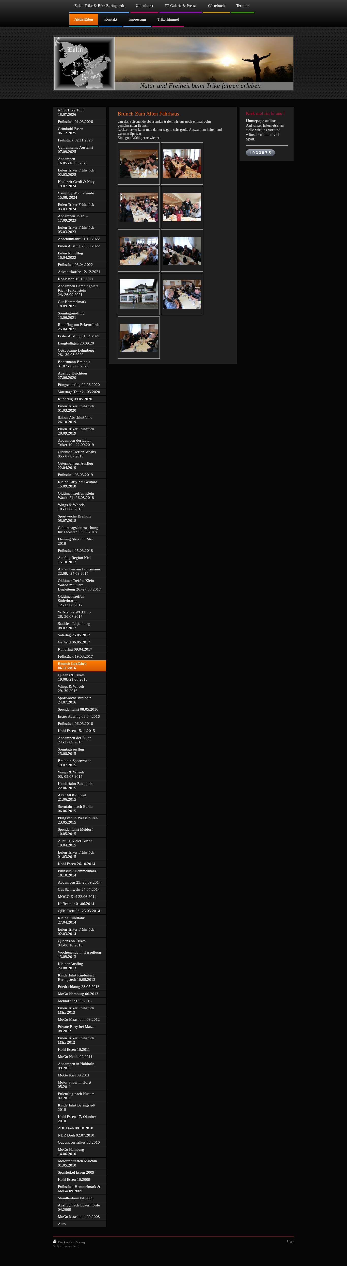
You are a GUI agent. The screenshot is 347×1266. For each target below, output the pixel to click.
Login (290, 1241)
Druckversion (66, 1242)
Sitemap (81, 1242)
